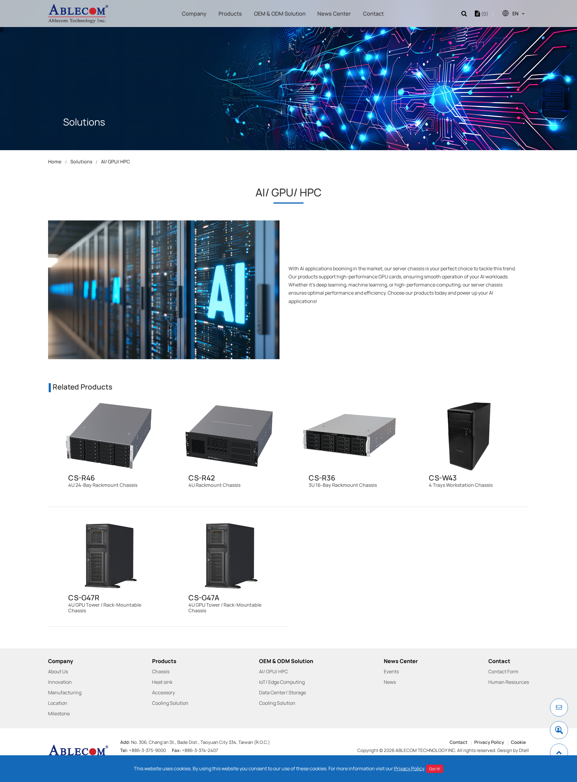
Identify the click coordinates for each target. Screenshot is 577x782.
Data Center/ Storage (282, 692)
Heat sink (162, 682)
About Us (58, 671)
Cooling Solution (170, 703)
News (390, 682)
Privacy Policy (489, 742)
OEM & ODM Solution (280, 13)
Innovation (60, 682)
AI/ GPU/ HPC (115, 161)
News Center (334, 13)
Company (194, 13)
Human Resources (508, 682)
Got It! (434, 768)
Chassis (160, 671)
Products (230, 13)
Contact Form (503, 671)
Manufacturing (64, 692)
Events (391, 671)
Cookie (518, 742)
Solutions (81, 161)
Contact (373, 13)
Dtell (524, 750)
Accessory (163, 692)
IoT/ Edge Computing (282, 682)
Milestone (59, 713)
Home (54, 161)
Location (57, 703)
